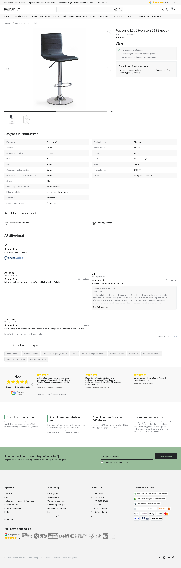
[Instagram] (165, 557)
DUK (49, 512)
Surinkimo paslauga (56, 504)
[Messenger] (174, 557)
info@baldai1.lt (100, 512)
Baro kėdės (19, 23)
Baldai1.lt (8, 23)
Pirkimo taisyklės (70, 557)
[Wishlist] (168, 9)
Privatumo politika (36, 557)
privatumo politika (121, 462)
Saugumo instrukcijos (143, 175)
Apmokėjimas (53, 497)
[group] (55, 383)
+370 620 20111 (101, 497)
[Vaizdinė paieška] (116, 9)
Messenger (98, 516)
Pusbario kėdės (32, 23)
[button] (162, 9)
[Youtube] (170, 557)
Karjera (7, 512)
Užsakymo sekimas (55, 501)
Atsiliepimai (9, 516)
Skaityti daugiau (100, 307)
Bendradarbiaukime (12, 508)
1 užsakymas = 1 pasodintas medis (19, 501)
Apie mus (8, 493)
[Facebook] (161, 557)
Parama (7, 497)
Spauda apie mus (11, 504)
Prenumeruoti (166, 456)
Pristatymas (52, 493)
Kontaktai (8, 519)
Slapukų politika (53, 557)
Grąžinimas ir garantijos (57, 508)
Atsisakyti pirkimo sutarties (58, 516)
